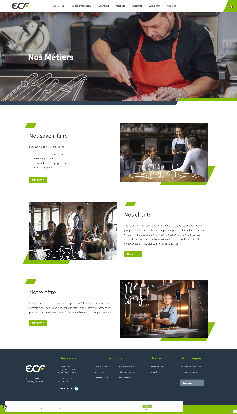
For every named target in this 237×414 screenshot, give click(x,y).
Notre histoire (124, 377)
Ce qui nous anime (102, 366)
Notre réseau (100, 372)
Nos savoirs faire (157, 366)
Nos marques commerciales (191, 366)
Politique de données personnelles (49, 408)
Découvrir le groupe (126, 366)
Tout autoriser (147, 406)
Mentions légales (58, 408)
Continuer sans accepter (147, 404)
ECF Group (59, 5)
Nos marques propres (189, 372)
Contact (171, 5)
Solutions (103, 5)
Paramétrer (147, 409)
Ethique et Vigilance (126, 372)
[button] (5, 407)
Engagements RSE (81, 5)
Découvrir (38, 179)
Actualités (154, 5)
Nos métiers (156, 372)
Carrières (137, 5)
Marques (120, 5)
